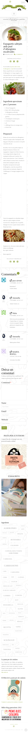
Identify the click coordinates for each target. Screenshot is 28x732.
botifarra (16, 540)
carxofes (15, 572)
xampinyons (18, 652)
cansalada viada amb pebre (13, 552)
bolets (20, 534)
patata (19, 612)
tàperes (17, 648)
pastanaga (12, 613)
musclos (20, 604)
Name (3, 403)
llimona (18, 595)
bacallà (5, 532)
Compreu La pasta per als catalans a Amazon (12, 702)
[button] (14, 13)
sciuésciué (9, 640)
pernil (4, 620)
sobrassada (6, 644)
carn (4, 571)
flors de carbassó (9, 590)
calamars (14, 545)
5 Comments (19, 54)
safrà (18, 627)
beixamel (12, 532)
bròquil (5, 544)
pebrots (21, 616)
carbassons (11, 565)
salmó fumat (18, 630)
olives (20, 609)
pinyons (12, 620)
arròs (22, 529)
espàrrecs (18, 585)
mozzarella (8, 605)
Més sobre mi (4, 672)
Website (4, 420)
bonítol (5, 537)
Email (3, 411)
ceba (5, 577)
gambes (6, 595)
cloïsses (21, 577)
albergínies (10, 528)
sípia (13, 644)
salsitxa (6, 634)
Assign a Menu (14, 724)
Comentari (6, 382)
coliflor (14, 581)
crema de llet (7, 586)
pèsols (19, 621)
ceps (12, 577)
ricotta (7, 627)
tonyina (7, 649)
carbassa (7, 559)
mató (16, 600)
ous (4, 613)
